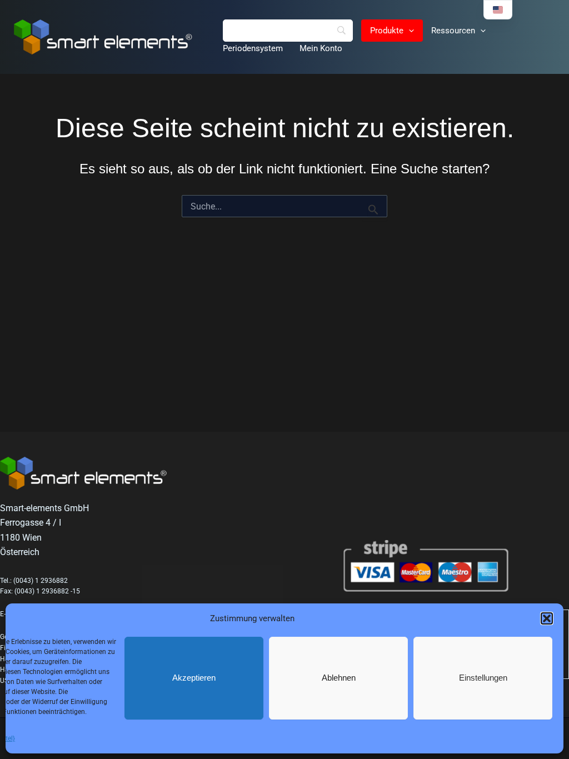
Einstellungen (483, 677)
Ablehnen (339, 677)
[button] (546, 618)
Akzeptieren (194, 677)
